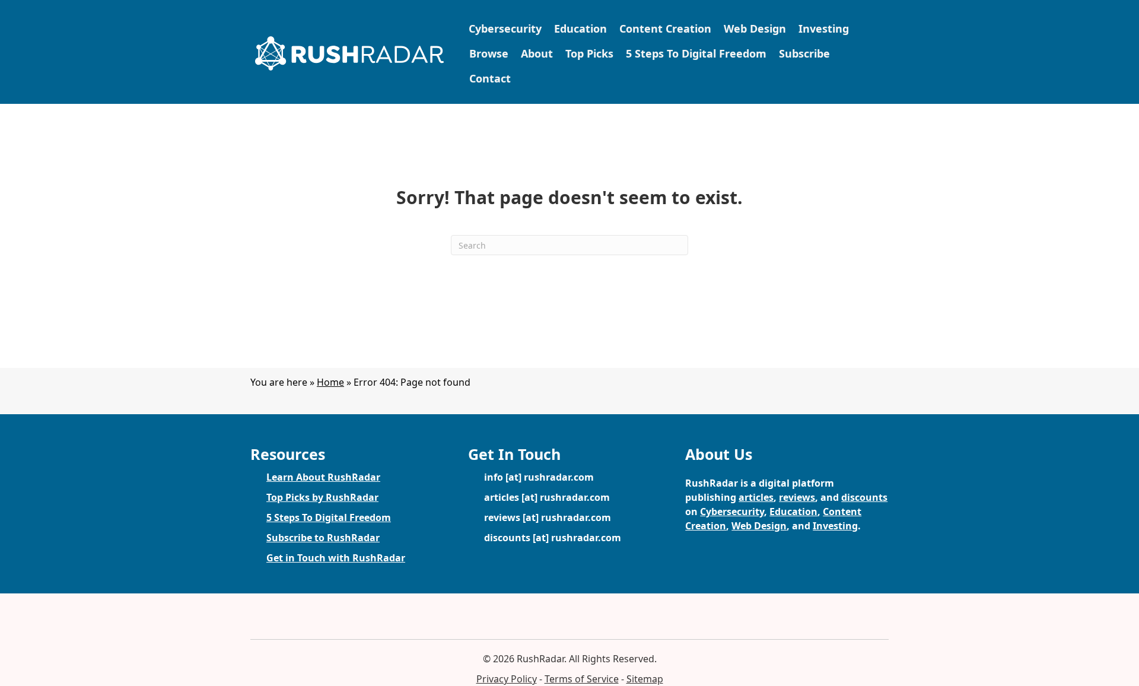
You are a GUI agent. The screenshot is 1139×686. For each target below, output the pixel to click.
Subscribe (804, 53)
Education (580, 28)
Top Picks (589, 53)
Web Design (755, 28)
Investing (823, 28)
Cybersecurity (505, 28)
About (537, 53)
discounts (864, 497)
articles (756, 497)
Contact (490, 78)
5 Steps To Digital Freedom (696, 53)
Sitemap (644, 678)
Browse (488, 53)
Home (330, 382)
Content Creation (665, 28)
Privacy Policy (506, 678)
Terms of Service (582, 678)
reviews (797, 497)
